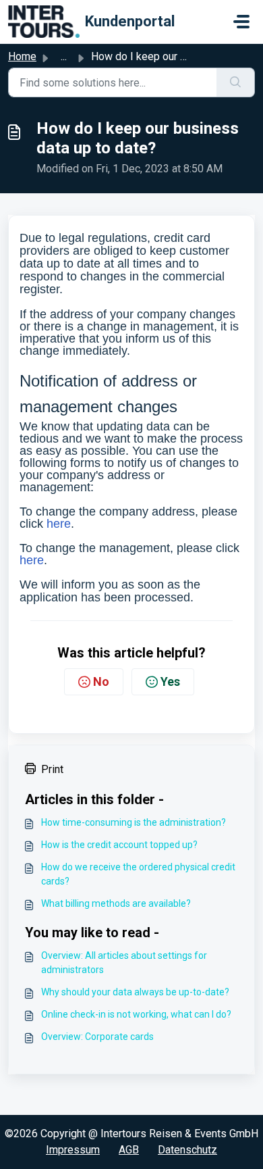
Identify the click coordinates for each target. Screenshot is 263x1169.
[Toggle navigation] (241, 21)
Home (22, 56)
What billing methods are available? (116, 903)
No (101, 681)
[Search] (235, 82)
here (59, 523)
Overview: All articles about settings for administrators (124, 962)
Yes (170, 681)
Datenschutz (187, 1149)
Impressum (73, 1149)
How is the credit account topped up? (119, 844)
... (64, 56)
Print (52, 769)
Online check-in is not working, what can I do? (136, 1014)
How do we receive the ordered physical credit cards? (138, 874)
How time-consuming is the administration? (133, 822)
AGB (129, 1149)
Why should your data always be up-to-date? (135, 992)
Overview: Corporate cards (97, 1036)
